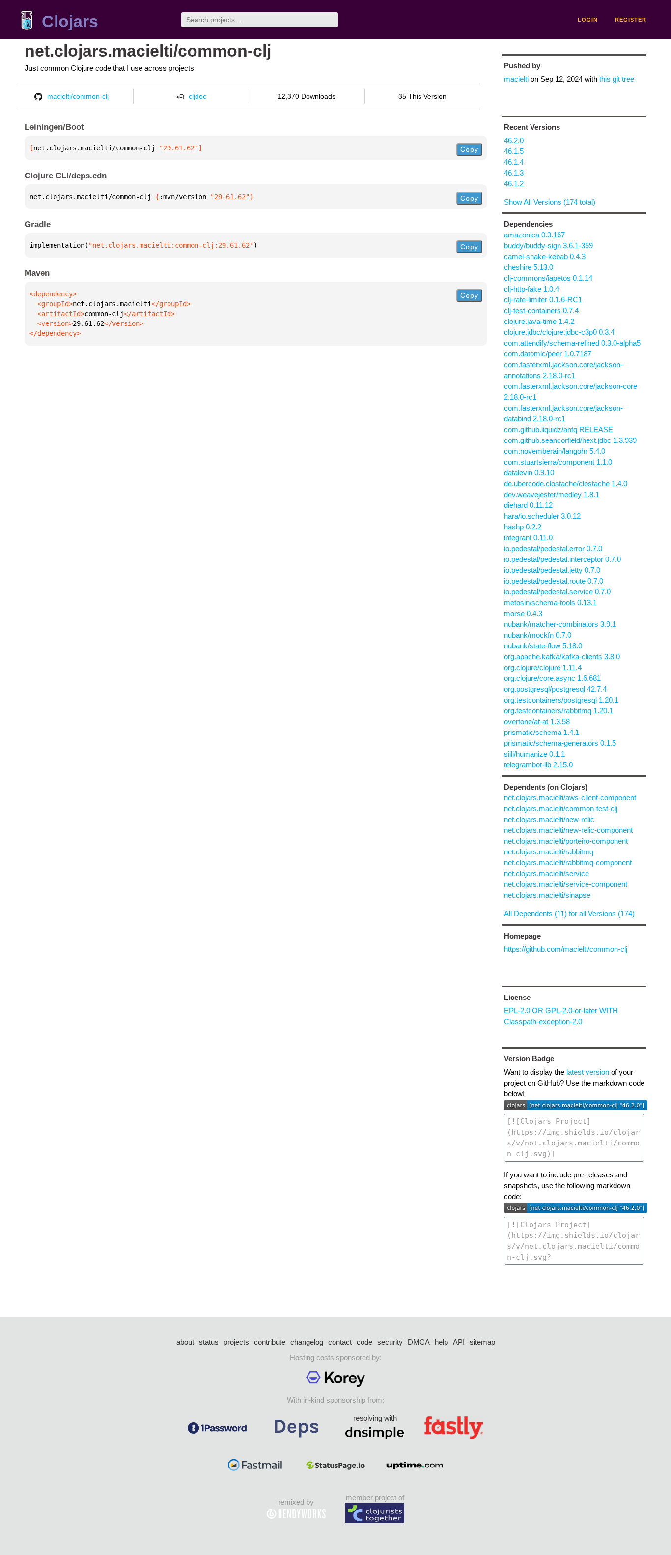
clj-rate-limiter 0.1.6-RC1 (543, 299)
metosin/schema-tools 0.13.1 (550, 602)
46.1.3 (514, 173)
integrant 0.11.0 (528, 537)
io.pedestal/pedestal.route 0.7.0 (553, 581)
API (459, 1342)
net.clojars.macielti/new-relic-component (568, 830)
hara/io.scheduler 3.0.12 (542, 516)
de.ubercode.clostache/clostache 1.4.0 (565, 483)
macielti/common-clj (78, 96)
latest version (587, 1072)
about (185, 1342)
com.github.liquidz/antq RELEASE (558, 429)
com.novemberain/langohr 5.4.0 (554, 451)
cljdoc (197, 96)
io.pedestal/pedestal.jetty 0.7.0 (552, 570)
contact (340, 1342)
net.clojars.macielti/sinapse (547, 895)
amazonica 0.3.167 (534, 235)
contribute (269, 1342)
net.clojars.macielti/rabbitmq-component (568, 862)
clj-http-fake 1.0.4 (531, 289)
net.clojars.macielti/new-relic (549, 819)
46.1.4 (514, 162)
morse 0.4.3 (523, 613)
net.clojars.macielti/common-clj (148, 51)
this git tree (616, 79)
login (588, 20)
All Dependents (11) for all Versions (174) (569, 914)
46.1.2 (514, 183)
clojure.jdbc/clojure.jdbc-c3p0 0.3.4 (559, 332)
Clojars (70, 21)
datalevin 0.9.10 (529, 473)
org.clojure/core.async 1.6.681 (552, 678)
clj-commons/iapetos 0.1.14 (548, 278)
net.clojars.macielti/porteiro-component (566, 841)
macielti (516, 79)
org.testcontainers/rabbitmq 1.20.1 (558, 710)
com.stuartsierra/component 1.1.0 (558, 462)
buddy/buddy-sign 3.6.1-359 (548, 245)
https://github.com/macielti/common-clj (565, 949)
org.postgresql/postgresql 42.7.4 (555, 689)
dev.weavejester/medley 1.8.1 (551, 494)
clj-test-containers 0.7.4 (541, 310)
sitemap (482, 1342)
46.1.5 (514, 151)
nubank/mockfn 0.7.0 (537, 635)
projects (236, 1342)
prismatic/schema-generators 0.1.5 (560, 743)
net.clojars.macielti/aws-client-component (570, 797)
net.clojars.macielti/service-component (565, 884)
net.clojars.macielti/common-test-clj (560, 808)
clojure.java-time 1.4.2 (539, 321)
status (209, 1342)
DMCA (419, 1342)
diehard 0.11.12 (528, 505)
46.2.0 (514, 140)
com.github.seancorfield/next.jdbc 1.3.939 (570, 440)
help (441, 1342)
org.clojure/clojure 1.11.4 (543, 667)
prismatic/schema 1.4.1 (541, 732)
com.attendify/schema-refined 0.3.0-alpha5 (572, 343)
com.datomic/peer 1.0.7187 (547, 354)
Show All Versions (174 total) (549, 202)
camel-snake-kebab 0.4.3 (545, 256)
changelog (306, 1342)
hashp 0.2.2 (522, 527)
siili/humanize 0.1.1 (534, 754)
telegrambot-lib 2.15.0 (538, 765)
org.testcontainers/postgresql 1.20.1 (561, 700)
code (364, 1342)
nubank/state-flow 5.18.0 (543, 646)
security (390, 1342)
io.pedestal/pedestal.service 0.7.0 (557, 591)
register (630, 20)
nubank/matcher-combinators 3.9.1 (560, 624)
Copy (469, 149)
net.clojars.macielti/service (546, 873)
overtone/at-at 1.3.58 (537, 721)
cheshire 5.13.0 (528, 267)
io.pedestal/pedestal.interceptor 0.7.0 (562, 559)
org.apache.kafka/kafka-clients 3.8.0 (562, 656)
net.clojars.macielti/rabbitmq (548, 852)
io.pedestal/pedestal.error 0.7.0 (553, 548)
